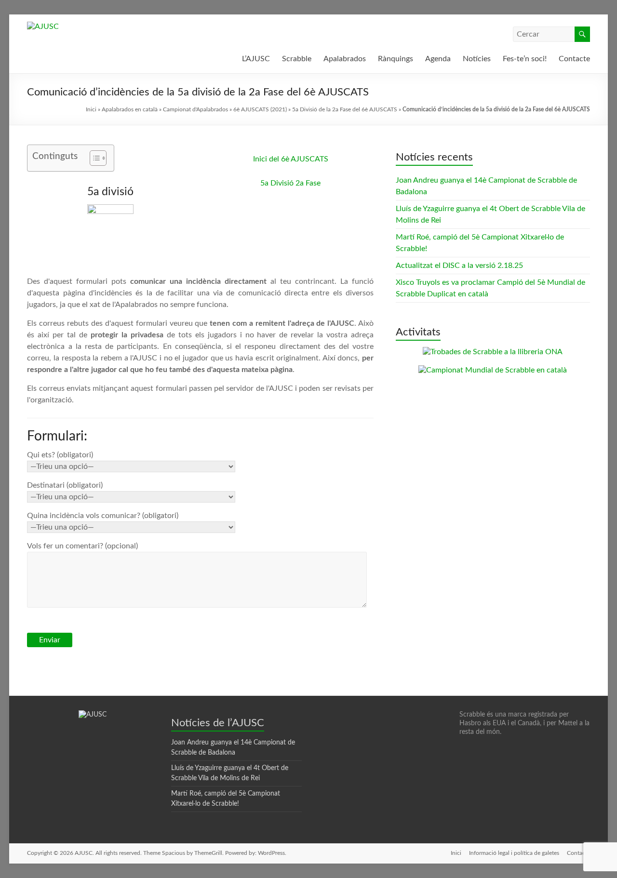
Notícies (477, 59)
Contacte (574, 59)
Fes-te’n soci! (525, 59)
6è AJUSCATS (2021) (260, 109)
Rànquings (395, 59)
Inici (91, 109)
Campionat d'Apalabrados (195, 109)
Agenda (438, 59)
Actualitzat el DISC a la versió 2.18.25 (459, 265)
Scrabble (296, 59)
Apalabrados (344, 59)
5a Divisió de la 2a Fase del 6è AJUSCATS (344, 109)
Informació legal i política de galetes (514, 853)
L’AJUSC (256, 59)
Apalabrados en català (130, 109)
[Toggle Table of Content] (93, 158)
